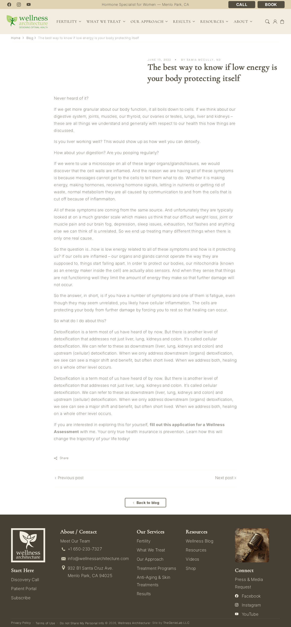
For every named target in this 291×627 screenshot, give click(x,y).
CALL (242, 4)
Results (182, 21)
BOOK (271, 4)
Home (15, 38)
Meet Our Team (75, 541)
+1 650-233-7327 (85, 548)
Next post (225, 477)
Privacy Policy (21, 622)
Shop (191, 568)
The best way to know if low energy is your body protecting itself (88, 38)
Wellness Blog (199, 541)
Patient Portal (24, 588)
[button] (267, 21)
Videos (192, 559)
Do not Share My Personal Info (82, 623)
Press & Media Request (249, 583)
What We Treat (151, 550)
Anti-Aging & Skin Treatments (154, 581)
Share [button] (64, 458)
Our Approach (150, 559)
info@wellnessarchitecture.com (98, 558)
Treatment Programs (156, 568)
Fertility (144, 541)
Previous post (70, 477)
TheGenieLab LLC (176, 622)
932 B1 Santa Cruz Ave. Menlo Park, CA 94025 (90, 572)
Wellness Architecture (134, 623)
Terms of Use (45, 623)
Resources (196, 550)
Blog (29, 38)
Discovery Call (25, 579)
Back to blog (148, 502)
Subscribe (21, 597)
